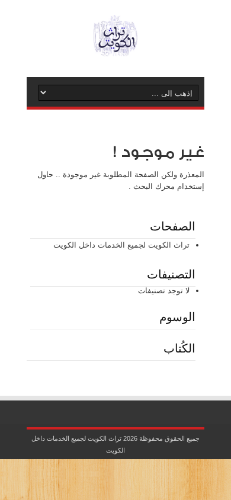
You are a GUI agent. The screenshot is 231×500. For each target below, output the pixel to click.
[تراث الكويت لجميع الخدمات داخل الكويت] (115, 47)
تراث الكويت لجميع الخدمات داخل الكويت (121, 245)
